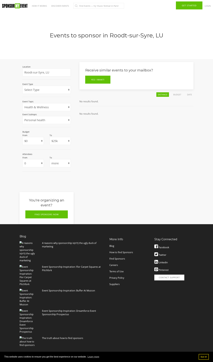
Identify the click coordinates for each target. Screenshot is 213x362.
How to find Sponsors (121, 252)
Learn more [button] (93, 356)
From (24, 135)
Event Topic (28, 101)
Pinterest (163, 270)
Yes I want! (97, 79)
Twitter (162, 255)
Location (26, 66)
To (51, 135)
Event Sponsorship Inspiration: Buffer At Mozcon (68, 290)
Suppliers (114, 284)
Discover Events (60, 5)
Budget (25, 131)
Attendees (27, 154)
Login (208, 5)
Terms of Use (116, 271)
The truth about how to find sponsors (62, 338)
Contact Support (169, 277)
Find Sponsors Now (47, 214)
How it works (39, 5)
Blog (111, 246)
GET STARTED (189, 5)
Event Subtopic (29, 114)
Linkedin (163, 262)
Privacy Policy (116, 277)
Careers (113, 265)
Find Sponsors (117, 258)
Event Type (27, 84)
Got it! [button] (204, 357)
